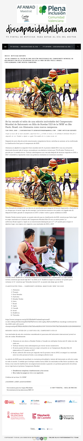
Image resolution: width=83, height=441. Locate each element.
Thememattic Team (70, 437)
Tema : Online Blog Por (52, 437)
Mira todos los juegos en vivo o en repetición (28, 373)
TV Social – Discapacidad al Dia (24, 46)
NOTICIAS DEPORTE (69, 130)
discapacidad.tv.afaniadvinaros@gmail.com (38, 130)
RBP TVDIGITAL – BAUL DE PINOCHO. (64, 388)
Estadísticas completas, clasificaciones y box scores (30, 371)
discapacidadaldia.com (41, 29)
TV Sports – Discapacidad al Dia (57, 46)
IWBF (60, 130)
